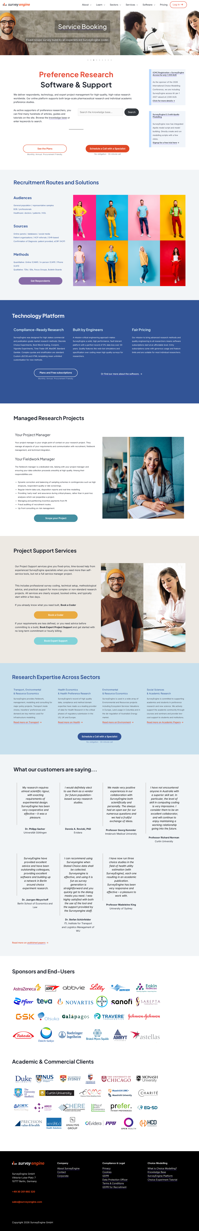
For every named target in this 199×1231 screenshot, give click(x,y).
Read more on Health (69, 722)
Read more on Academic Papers (164, 722)
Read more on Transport (26, 722)
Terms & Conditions (113, 1183)
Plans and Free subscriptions (56, 372)
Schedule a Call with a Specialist (107, 148)
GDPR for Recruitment (114, 1187)
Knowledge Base (157, 1172)
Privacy (106, 1168)
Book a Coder (55, 614)
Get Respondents (40, 280)
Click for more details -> (164, 101)
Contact (61, 1172)
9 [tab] (111, 60)
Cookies (106, 1172)
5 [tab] (99, 60)
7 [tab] (105, 60)
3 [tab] (93, 60)
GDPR (105, 1175)
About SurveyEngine (68, 1168)
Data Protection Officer (115, 1179)
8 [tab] (108, 60)
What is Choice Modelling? (162, 1168)
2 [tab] (90, 60)
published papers (36, 942)
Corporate (62, 1175)
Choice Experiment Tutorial (162, 1179)
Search (131, 112)
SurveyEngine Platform (160, 1175)
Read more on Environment (116, 722)
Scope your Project (55, 518)
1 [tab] (87, 60)
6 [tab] (102, 60)
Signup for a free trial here (165, 142)
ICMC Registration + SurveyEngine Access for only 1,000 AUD (168, 73)
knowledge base (58, 117)
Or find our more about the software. (120, 373)
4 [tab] (96, 60)
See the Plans (44, 148)
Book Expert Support (55, 640)
